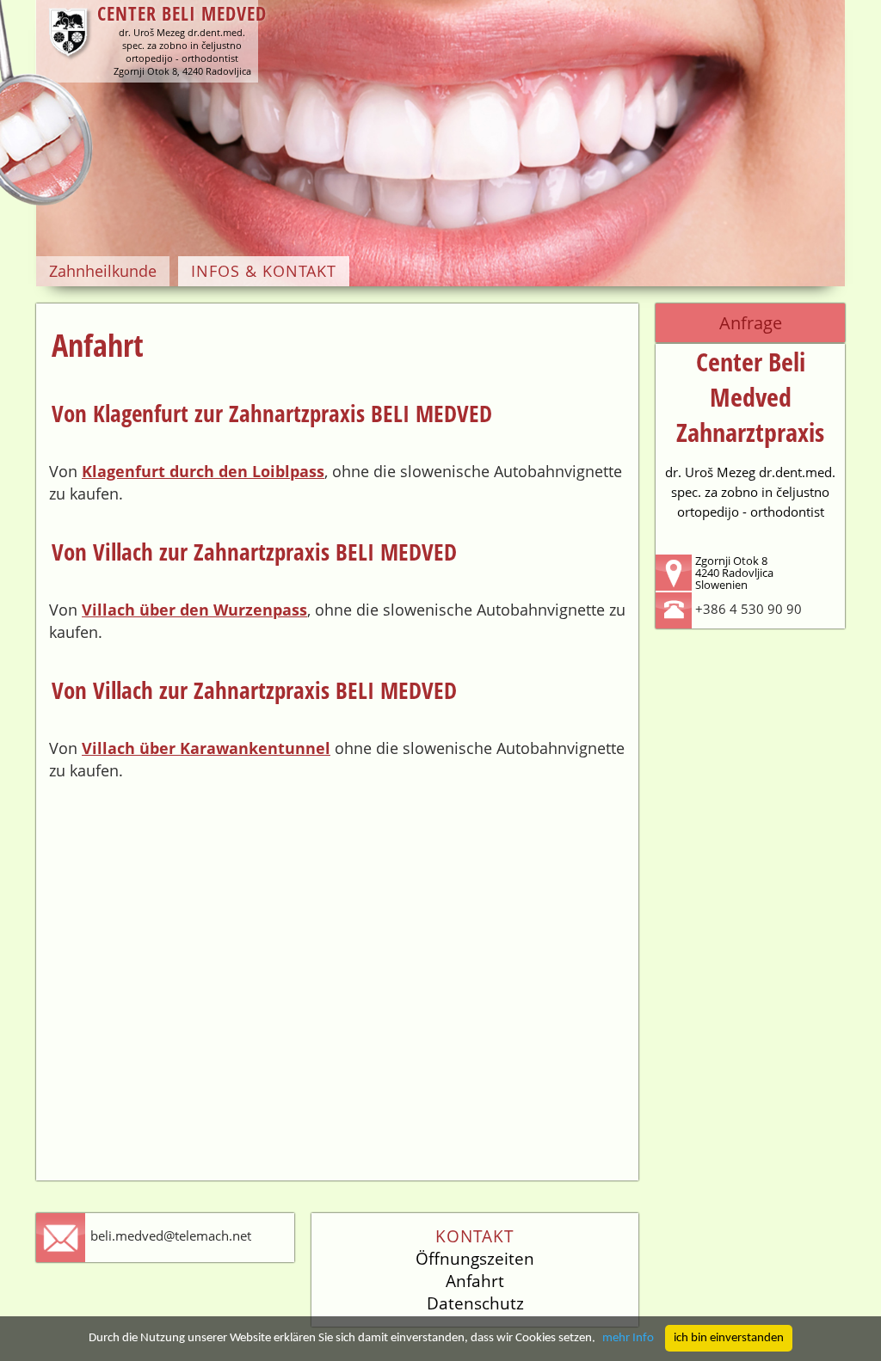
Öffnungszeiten (475, 1259)
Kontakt (474, 1236)
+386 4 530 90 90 (748, 608)
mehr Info (628, 1338)
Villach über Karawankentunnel (206, 748)
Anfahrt (475, 1281)
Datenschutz (475, 1303)
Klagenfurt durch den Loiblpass (203, 471)
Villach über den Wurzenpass (194, 609)
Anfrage (750, 322)
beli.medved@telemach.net (170, 1235)
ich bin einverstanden (729, 1338)
